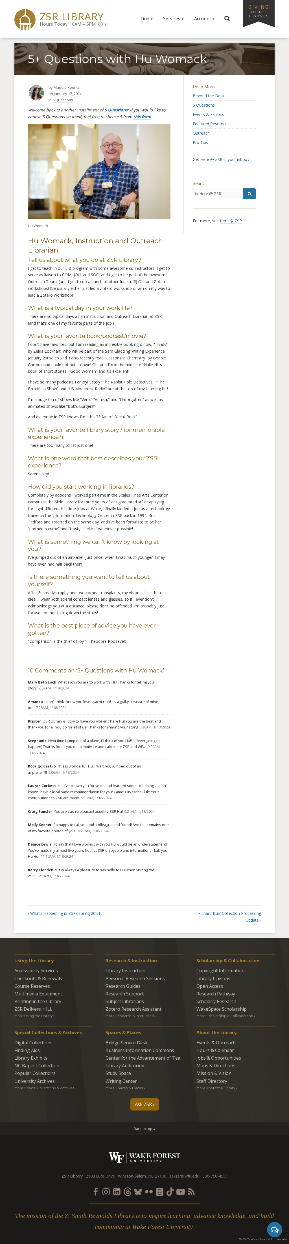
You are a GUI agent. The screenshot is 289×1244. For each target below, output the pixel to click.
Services (171, 19)
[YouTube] (180, 1191)
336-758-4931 (215, 1176)
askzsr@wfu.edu (184, 1176)
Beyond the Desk (208, 95)
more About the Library (215, 1087)
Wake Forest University (145, 1157)
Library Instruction (125, 970)
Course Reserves (32, 986)
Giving (258, 11)
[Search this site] (227, 19)
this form (142, 116)
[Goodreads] (159, 1191)
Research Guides (123, 986)
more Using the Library (33, 1015)
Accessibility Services (36, 970)
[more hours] (102, 24)
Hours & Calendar (215, 1050)
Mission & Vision (213, 1073)
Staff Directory (211, 1081)
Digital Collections (33, 1043)
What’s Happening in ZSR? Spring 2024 (65, 913)
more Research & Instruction (130, 1015)
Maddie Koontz (67, 87)
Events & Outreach (216, 1043)
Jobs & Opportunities (218, 1058)
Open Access (209, 986)
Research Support (125, 994)
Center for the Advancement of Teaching (149, 1058)
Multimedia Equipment (38, 994)
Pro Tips (200, 142)
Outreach (201, 133)
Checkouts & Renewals (38, 978)
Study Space (118, 1073)
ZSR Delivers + (33, 1009)
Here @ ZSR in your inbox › (224, 159)
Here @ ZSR (231, 220)
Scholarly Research (216, 1001)
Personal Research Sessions (135, 978)
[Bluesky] (138, 1191)
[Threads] (127, 1191)
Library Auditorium (126, 1065)
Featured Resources (211, 123)
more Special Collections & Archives (44, 1087)
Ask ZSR (143, 1104)
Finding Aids (27, 1050)
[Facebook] (95, 1191)
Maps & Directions (215, 1065)
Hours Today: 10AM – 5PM (68, 24)
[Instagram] (106, 1191)
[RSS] (191, 1191)
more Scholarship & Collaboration (224, 1015)
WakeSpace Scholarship (221, 1009)
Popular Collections (35, 1073)
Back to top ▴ (144, 1128)
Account (202, 19)
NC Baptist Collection (36, 1065)
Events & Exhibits (208, 114)
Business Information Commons (140, 1050)
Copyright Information (220, 970)
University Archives (34, 1081)
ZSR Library (72, 16)
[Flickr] (148, 1191)
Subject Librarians (125, 1001)
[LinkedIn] (117, 1191)
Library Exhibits (30, 1058)
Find (145, 19)
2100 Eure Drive (100, 1176)
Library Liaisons (213, 978)
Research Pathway (215, 994)
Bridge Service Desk (127, 1043)
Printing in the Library (37, 1001)
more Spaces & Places (124, 1087)
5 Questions (62, 99)
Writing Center (121, 1081)
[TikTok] (170, 1191)
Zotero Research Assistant (133, 1009)
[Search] (249, 193)
